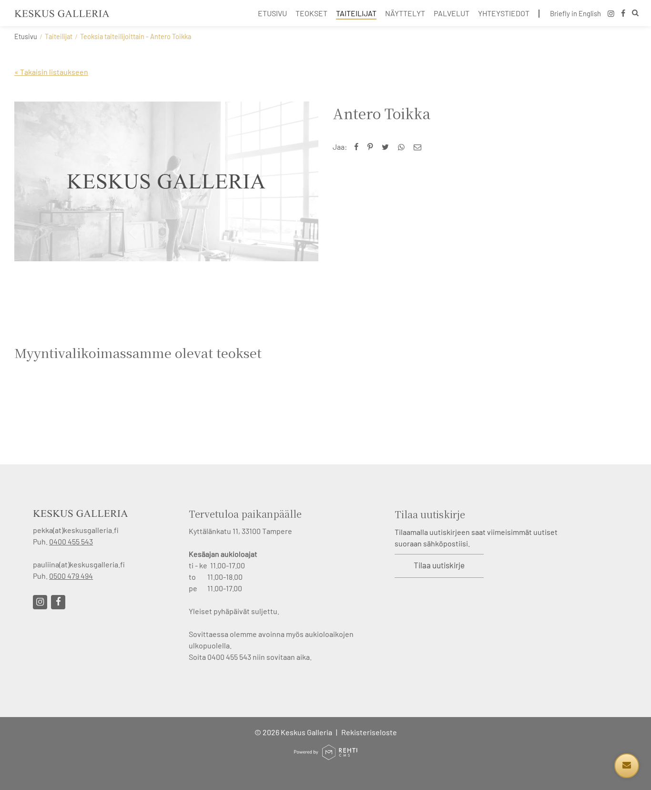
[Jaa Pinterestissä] (372, 146)
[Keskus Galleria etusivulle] (62, 13)
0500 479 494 (71, 575)
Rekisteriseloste (369, 732)
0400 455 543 (71, 541)
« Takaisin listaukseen (51, 71)
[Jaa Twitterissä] (387, 146)
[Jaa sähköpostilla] (420, 146)
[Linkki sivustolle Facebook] (58, 602)
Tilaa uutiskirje (439, 565)
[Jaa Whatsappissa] (403, 146)
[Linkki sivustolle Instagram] (40, 602)
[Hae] (635, 13)
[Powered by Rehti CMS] (325, 755)
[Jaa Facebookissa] (358, 146)
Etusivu (25, 36)
